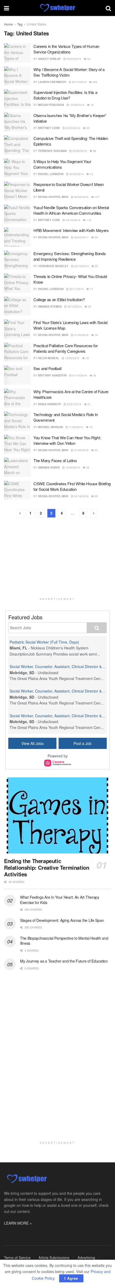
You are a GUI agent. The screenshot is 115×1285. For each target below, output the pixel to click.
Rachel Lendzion (50, 174)
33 (88, 128)
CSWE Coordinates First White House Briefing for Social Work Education (72, 486)
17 (91, 289)
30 (89, 306)
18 (91, 427)
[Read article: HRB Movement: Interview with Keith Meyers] (17, 237)
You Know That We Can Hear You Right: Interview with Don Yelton (67, 440)
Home (8, 24)
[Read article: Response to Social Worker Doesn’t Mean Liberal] (17, 191)
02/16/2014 (72, 220)
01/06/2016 (81, 450)
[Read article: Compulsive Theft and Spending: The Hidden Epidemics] (17, 145)
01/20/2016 (81, 335)
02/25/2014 (76, 174)
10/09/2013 (72, 467)
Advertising (86, 1257)
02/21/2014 (73, 404)
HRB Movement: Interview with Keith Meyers (71, 230)
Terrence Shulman (52, 151)
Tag (19, 24)
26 (96, 237)
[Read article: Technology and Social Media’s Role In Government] (17, 421)
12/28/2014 (76, 105)
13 (91, 174)
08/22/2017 (81, 237)
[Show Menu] (6, 8)
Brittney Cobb (49, 128)
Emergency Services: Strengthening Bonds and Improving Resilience (69, 256)
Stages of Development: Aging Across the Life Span (62, 920)
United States (36, 24)
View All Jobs (32, 743)
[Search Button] (108, 8)
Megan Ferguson (51, 105)
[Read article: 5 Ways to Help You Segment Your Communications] (17, 168)
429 (94, 82)
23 (96, 450)
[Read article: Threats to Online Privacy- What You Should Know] (17, 283)
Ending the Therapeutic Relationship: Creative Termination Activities (46, 867)
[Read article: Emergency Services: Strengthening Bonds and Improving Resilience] (17, 260)
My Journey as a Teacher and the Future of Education (64, 961)
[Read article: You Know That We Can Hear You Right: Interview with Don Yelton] (17, 444)
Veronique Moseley (53, 266)
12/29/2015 (71, 358)
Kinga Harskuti (49, 404)
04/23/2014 (73, 59)
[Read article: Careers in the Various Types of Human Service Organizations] (17, 53)
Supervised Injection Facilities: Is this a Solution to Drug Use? (65, 95)
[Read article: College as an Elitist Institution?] (17, 306)
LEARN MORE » (18, 1223)
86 (94, 151)
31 (89, 404)
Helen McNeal (48, 358)
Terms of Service (17, 1257)
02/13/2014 (81, 266)
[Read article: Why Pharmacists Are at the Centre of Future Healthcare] (17, 398)
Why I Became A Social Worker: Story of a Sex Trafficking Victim (69, 72)
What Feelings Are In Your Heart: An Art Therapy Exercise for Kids (59, 899)
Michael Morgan (50, 427)
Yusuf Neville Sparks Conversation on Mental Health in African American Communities (71, 210)
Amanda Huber (49, 467)
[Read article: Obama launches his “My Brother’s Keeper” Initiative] (17, 122)
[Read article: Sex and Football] (17, 375)
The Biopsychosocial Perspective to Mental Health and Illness (64, 940)
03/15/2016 (78, 82)
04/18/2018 (81, 496)
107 (96, 197)
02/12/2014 (74, 306)
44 (88, 59)
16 (96, 335)
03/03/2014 (72, 128)
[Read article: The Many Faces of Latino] (17, 467)
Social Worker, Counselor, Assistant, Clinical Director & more (61, 666)
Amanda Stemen (50, 306)
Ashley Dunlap (49, 59)
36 (87, 467)
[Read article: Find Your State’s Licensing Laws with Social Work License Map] (17, 329)
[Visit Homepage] (57, 8)
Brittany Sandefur (52, 375)
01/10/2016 (79, 375)
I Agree (71, 1278)
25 (96, 266)
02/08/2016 (79, 151)
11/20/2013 (75, 427)
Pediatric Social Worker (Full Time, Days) (44, 642)
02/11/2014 (76, 289)
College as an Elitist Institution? (59, 299)
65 (96, 496)
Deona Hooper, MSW (53, 197)
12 (92, 105)
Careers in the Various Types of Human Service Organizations (66, 49)
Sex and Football (47, 368)
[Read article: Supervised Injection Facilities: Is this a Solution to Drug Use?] (17, 99)
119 (88, 220)
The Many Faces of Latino (55, 460)
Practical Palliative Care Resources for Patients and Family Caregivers (65, 348)
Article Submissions (54, 1257)
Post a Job (82, 743)
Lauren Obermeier (52, 82)
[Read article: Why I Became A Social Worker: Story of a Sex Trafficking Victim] (17, 76)
